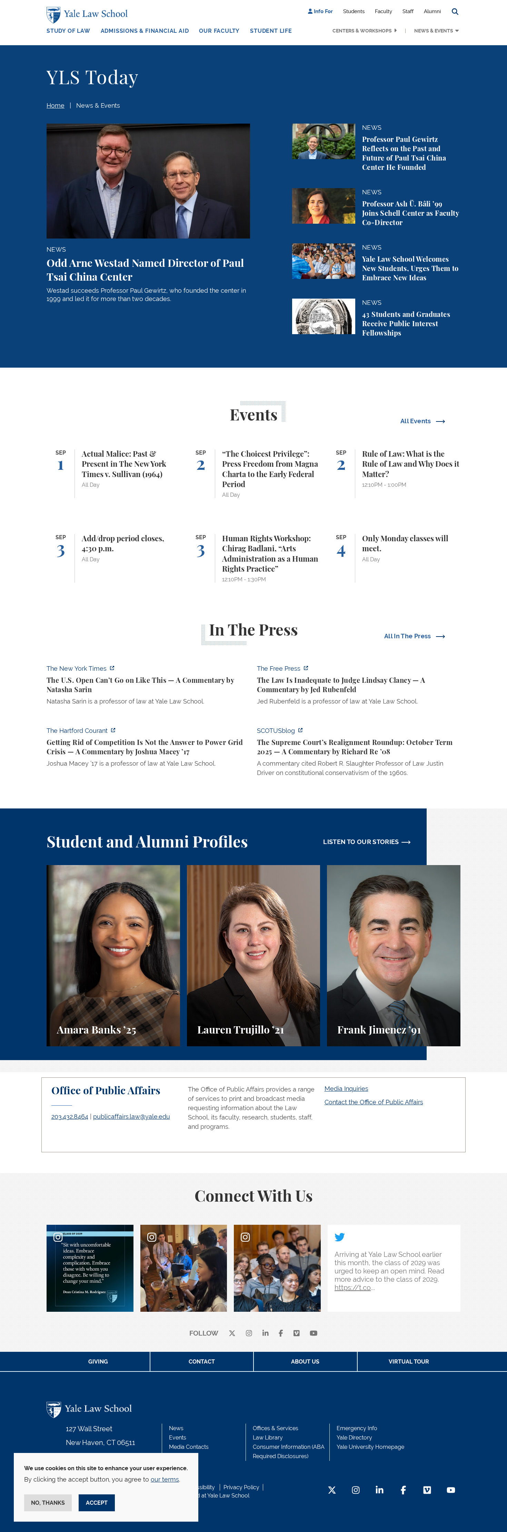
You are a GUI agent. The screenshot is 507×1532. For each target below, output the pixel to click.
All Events (416, 421)
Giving (98, 1361)
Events (177, 1437)
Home (55, 105)
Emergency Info (357, 1428)
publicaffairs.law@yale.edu (131, 1116)
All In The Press (408, 636)
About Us (305, 1361)
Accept (97, 1503)
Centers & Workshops (362, 30)
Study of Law (68, 31)
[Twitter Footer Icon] (332, 1491)
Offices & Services (275, 1428)
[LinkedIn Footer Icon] (379, 1491)
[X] (232, 1333)
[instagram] (249, 1333)
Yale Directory (354, 1437)
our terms (165, 1479)
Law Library (268, 1437)
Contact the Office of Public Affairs (374, 1102)
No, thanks (48, 1503)
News (176, 1428)
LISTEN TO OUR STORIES (361, 841)
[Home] (89, 15)
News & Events (433, 30)
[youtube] (314, 1333)
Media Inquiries (346, 1088)
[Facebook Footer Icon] (403, 1491)
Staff (408, 11)
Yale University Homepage (370, 1447)
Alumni (432, 11)
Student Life (271, 31)
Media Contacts (189, 1447)
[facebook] (281, 1333)
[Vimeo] (297, 1333)
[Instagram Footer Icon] (355, 1491)
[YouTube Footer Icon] (451, 1491)
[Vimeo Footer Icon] (427, 1491)
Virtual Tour (409, 1361)
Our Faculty (219, 31)
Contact (202, 1361)
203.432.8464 (69, 1116)
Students (354, 11)
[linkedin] (265, 1333)
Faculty (383, 11)
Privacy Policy (241, 1487)
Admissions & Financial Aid (145, 31)
